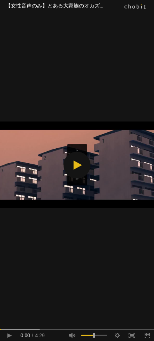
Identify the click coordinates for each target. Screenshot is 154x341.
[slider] (77, 329)
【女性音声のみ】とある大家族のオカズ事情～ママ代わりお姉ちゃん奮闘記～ (80, 6)
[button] (77, 165)
